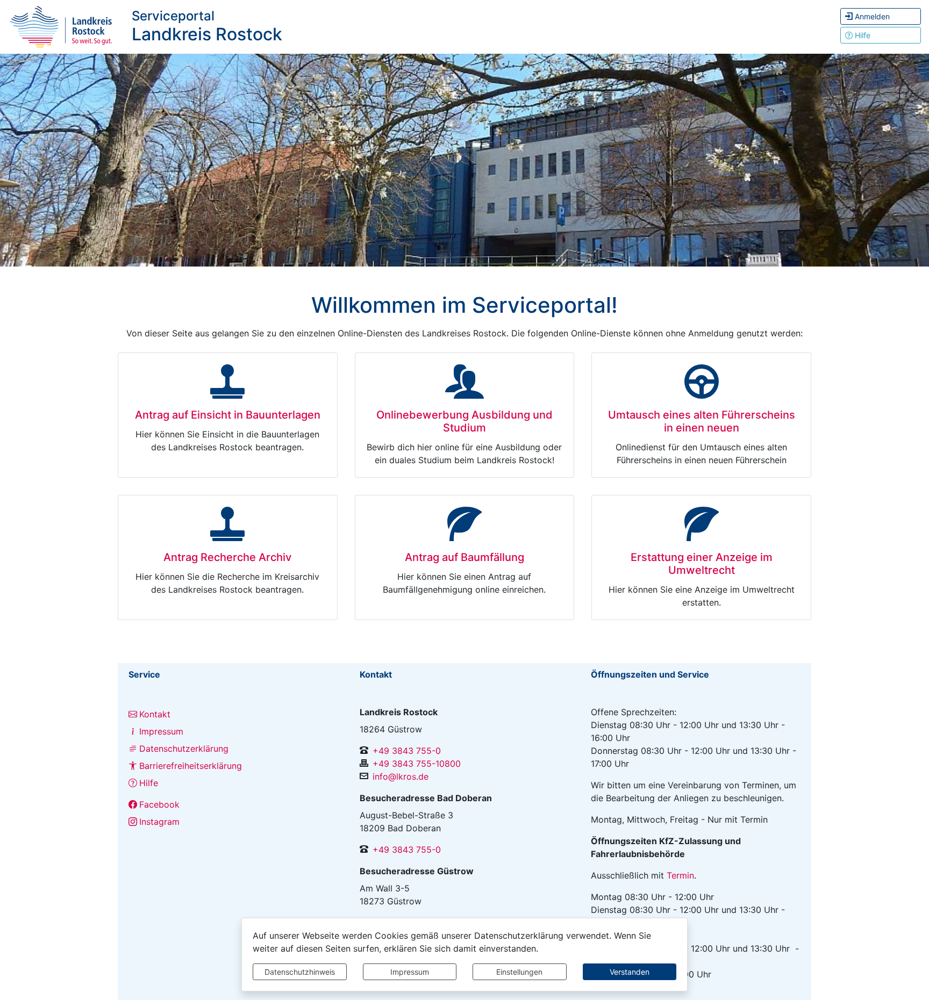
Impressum (409, 971)
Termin (680, 875)
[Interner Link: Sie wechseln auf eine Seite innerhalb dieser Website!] (62, 25)
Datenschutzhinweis (300, 971)
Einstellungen (519, 971)
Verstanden (629, 971)
